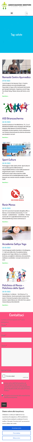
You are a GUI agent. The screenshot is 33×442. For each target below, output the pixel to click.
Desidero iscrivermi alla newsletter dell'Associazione (17, 396)
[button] (11, 13)
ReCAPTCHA (6, 370)
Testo (4, 346)
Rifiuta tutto (16, 438)
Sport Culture (9, 159)
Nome (4, 325)
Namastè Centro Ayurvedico (16, 77)
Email (3, 335)
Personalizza (16, 433)
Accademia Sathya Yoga (14, 244)
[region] (16, 425)
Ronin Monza (8, 204)
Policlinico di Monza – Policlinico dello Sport (13, 286)
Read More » (5, 96)
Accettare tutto (16, 428)
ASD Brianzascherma (12, 118)
